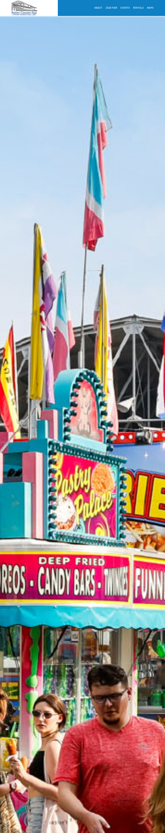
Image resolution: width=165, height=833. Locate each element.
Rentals (138, 8)
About (98, 8)
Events (125, 8)
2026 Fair (111, 8)
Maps (150, 8)
